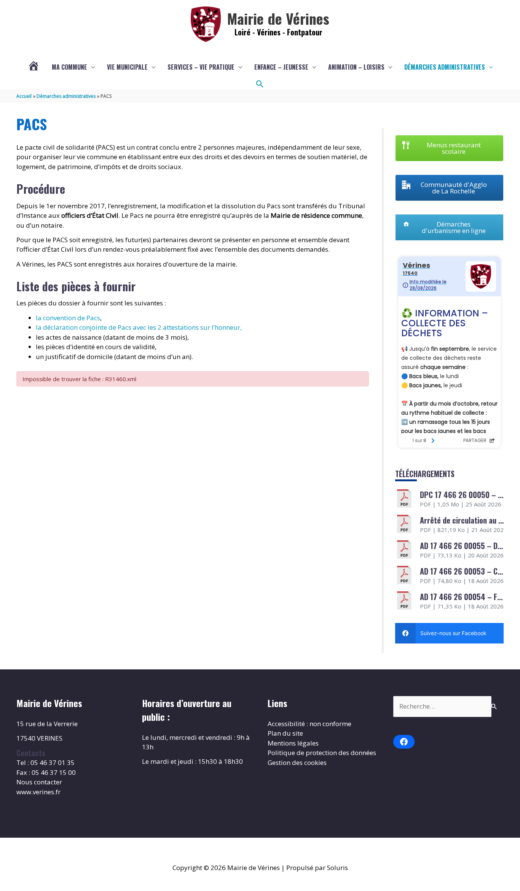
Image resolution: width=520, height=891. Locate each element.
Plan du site (285, 733)
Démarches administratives (444, 67)
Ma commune (69, 67)
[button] (260, 84)
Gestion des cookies (297, 762)
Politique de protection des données (322, 752)
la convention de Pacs (68, 317)
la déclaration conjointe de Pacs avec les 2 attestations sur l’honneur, (139, 327)
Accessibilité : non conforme (309, 723)
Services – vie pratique (200, 67)
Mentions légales (293, 743)
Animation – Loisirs (356, 67)
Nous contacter (39, 782)
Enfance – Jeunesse (281, 67)
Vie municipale (127, 67)
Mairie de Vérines (278, 18)
